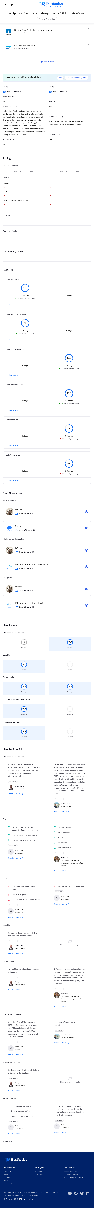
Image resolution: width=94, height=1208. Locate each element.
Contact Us (8, 1184)
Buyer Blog (38, 1175)
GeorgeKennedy (20, 786)
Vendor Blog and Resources (75, 1178)
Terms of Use (9, 1192)
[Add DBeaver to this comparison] (86, 511)
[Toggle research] (12, 5)
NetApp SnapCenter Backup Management (33, 30)
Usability (6, 655)
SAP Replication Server (24, 46)
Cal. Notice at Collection (13, 1195)
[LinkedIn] (88, 1193)
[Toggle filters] (4, 5)
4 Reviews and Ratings (21, 33)
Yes (60, 78)
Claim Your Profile (71, 1175)
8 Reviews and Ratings (21, 48)
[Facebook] (76, 1193)
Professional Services (11, 722)
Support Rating (9, 677)
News (6, 1181)
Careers (7, 1178)
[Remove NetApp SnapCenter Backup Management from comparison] (89, 29)
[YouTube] (70, 1193)
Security (20, 1192)
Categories (38, 1172)
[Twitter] (82, 1193)
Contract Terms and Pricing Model (16, 700)
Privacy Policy (31, 1192)
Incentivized (12, 781)
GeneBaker (64, 857)
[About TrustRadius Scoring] (4, 92)
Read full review (14, 794)
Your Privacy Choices (48, 1192)
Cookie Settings (32, 1195)
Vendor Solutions (70, 1172)
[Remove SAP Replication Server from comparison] (89, 44)
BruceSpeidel (65, 804)
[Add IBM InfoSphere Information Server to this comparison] (86, 566)
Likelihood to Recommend (13, 633)
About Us (7, 1172)
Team (6, 1175)
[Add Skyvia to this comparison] (86, 528)
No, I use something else (76, 78)
